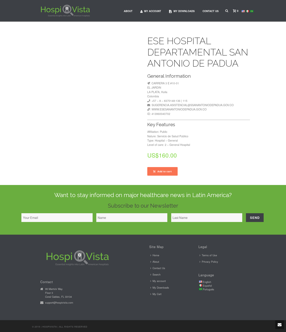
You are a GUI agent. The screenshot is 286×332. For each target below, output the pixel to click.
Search (157, 274)
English (207, 282)
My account (152, 11)
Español (207, 285)
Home (156, 255)
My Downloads (161, 287)
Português (208, 289)
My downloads (184, 11)
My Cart (157, 294)
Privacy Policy (210, 261)
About (128, 11)
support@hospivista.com (59, 302)
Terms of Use (209, 255)
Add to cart (164, 171)
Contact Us (211, 11)
